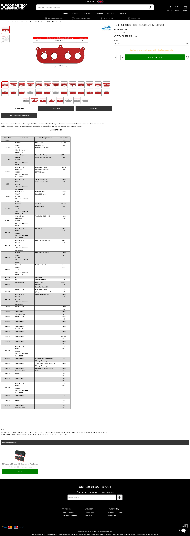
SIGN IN (169, 10)
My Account (66, 509)
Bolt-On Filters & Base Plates (20, 22)
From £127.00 (20, 467)
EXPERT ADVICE (108, 18)
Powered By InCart (106, 531)
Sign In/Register (68, 512)
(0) (124, 32)
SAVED (177, 10)
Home (3, 22)
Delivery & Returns (69, 516)
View (20, 471)
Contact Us (89, 512)
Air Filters (8, 22)
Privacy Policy (113, 509)
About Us (88, 516)
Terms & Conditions (115, 512)
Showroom (89, 509)
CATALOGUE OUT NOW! (55, 18)
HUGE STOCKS (135, 18)
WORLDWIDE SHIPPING (83, 18)
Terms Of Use (113, 516)
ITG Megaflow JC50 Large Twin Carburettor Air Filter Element (20, 464)
